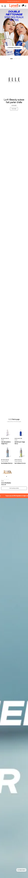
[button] (2, 6)
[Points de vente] (5, 6)
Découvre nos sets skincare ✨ (14, 1)
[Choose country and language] (19, 6)
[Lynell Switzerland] (13, 6)
